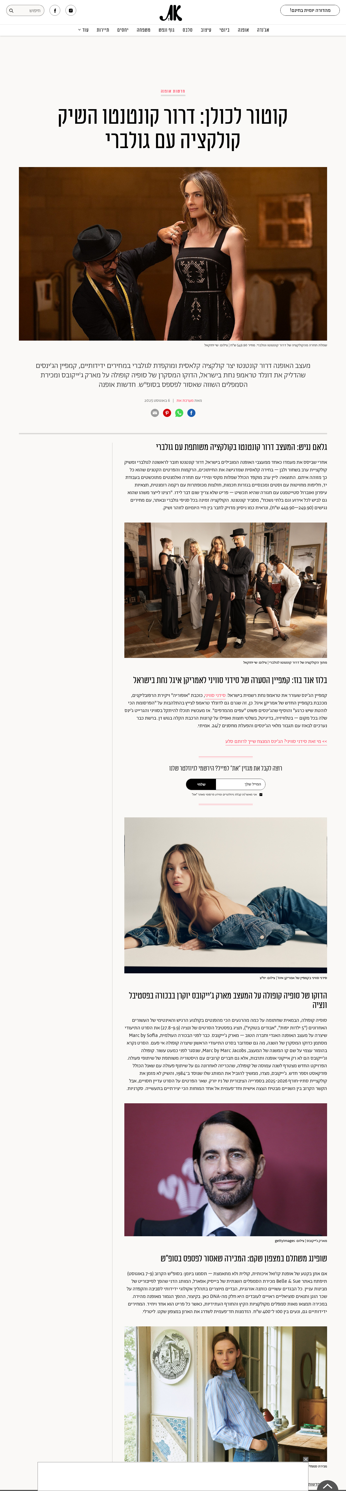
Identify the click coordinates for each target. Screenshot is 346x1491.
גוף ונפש (167, 30)
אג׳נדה (263, 30)
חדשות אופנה (173, 91)
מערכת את (185, 400)
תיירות (103, 30)
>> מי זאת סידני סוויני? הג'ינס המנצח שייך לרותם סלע (276, 741)
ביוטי (224, 30)
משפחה (144, 30)
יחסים (123, 30)
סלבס (188, 30)
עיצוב (206, 30)
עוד (85, 30)
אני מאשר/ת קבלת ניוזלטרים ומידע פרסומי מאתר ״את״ (224, 795)
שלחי (201, 784)
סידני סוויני (215, 695)
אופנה (243, 30)
